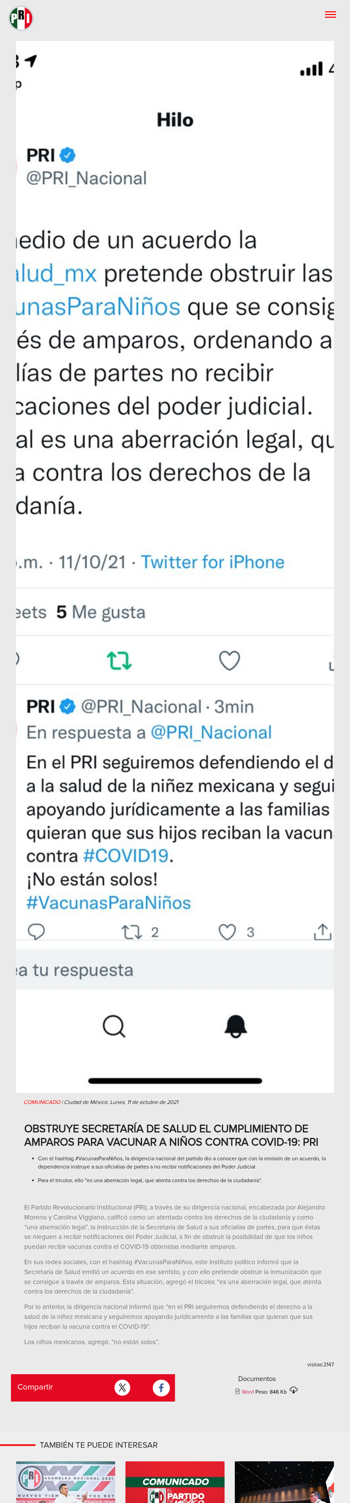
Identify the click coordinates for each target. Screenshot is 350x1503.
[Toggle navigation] (331, 14)
